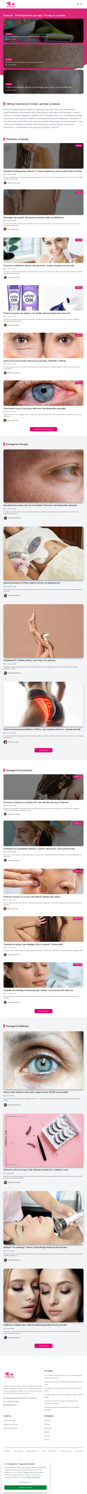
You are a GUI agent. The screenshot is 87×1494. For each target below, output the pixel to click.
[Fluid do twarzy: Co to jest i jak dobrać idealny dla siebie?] (43, 881)
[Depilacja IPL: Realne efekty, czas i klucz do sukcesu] (43, 631)
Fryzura (47, 1436)
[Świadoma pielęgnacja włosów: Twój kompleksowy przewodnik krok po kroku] (43, 156)
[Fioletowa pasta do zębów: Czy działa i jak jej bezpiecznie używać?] (43, 298)
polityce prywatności (33, 1477)
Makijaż (47, 1432)
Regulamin (7, 1451)
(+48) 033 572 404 (12, 1401)
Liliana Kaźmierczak (14, 1337)
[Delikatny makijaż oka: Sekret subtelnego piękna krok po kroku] (43, 1295)
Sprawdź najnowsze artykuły (43, 429)
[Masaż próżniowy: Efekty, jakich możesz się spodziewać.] (43, 553)
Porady (46, 1440)
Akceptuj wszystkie (25, 1487)
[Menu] (78, 4)
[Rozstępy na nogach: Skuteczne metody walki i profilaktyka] (43, 202)
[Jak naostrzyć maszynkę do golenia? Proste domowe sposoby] (43, 31)
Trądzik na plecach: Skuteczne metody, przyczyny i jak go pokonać (38, 87)
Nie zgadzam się (25, 1482)
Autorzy (7, 1416)
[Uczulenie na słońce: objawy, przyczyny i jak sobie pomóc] (43, 56)
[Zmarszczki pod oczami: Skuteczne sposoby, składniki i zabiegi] (43, 345)
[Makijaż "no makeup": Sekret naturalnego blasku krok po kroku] (43, 1218)
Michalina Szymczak (14, 518)
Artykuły (48, 1371)
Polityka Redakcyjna (66, 1451)
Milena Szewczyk (13, 742)
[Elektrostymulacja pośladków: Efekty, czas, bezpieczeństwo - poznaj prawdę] (43, 704)
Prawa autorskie (18, 1451)
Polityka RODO (52, 1451)
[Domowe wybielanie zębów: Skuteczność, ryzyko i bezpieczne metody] (43, 250)
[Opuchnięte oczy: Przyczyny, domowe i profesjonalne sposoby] (43, 393)
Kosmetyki (47, 1428)
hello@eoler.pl (11, 1405)
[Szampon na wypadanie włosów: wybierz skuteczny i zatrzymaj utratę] (43, 833)
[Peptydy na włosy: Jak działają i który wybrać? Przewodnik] (43, 929)
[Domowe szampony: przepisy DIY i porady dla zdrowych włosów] (43, 787)
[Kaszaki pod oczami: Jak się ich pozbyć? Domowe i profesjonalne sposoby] (43, 475)
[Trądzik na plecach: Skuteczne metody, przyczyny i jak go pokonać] (43, 82)
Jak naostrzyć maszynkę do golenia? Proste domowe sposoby (26, 37)
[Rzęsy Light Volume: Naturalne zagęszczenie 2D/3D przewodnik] (43, 1060)
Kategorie (48, 1416)
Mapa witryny (79, 1451)
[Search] (81, 4)
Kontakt (43, 1451)
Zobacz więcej (43, 750)
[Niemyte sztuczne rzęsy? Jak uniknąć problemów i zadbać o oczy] (43, 1140)
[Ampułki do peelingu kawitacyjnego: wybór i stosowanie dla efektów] (43, 975)
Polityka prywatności (32, 1451)
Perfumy (47, 1424)
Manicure (47, 1420)
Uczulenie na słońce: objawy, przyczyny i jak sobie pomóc (25, 62)
